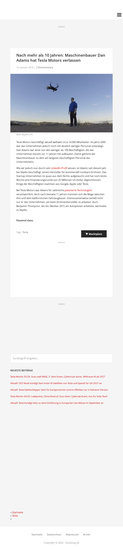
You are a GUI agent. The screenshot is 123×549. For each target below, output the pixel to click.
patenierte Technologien (78, 190)
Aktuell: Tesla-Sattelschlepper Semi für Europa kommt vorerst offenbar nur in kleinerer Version (59, 389)
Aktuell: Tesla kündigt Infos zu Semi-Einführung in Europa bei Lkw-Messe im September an (56, 403)
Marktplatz (95, 234)
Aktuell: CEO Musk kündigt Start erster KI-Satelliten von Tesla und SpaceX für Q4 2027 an (56, 383)
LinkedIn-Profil (59, 168)
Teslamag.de (61, 6)
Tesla (25, 232)
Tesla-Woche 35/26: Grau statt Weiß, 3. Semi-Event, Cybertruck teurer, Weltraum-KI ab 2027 (57, 376)
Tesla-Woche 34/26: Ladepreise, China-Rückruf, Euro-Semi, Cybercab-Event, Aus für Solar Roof (58, 396)
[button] (61, 14)
